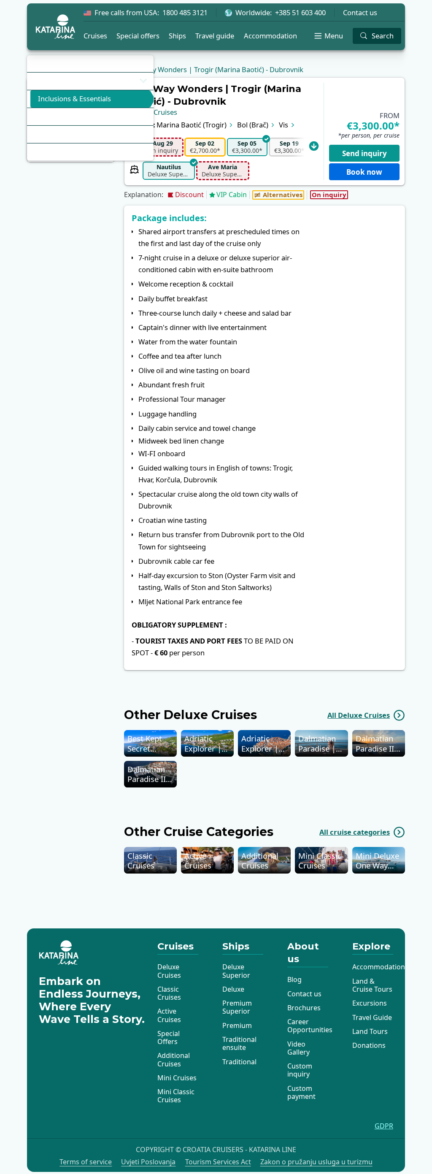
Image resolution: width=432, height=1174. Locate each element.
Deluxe (233, 989)
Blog (294, 979)
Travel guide (214, 36)
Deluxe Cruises (169, 970)
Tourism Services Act (218, 1162)
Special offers (137, 36)
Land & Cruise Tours (372, 985)
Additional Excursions (68, 152)
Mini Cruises (177, 1077)
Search (383, 36)
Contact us (360, 12)
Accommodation (270, 36)
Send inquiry (364, 153)
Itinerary (47, 81)
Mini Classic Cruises (175, 1095)
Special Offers (168, 1037)
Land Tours (370, 1031)
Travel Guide (372, 1017)
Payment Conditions (65, 134)
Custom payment (301, 1092)
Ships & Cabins (56, 116)
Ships (177, 36)
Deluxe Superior (236, 970)
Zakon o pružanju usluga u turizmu (316, 1162)
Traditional (239, 1061)
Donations (369, 1045)
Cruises (95, 36)
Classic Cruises (169, 993)
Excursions (369, 1003)
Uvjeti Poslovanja (148, 1162)
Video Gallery (298, 1048)
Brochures (304, 1007)
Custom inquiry (299, 1070)
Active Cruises (169, 1015)
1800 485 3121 (185, 12)
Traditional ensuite (239, 1043)
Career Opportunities (309, 1025)
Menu (333, 36)
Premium (237, 1025)
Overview (48, 63)
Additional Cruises (173, 1059)
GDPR (384, 1126)
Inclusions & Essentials (74, 98)
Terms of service (85, 1162)
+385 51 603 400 (300, 12)
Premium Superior (237, 1007)
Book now (364, 172)
